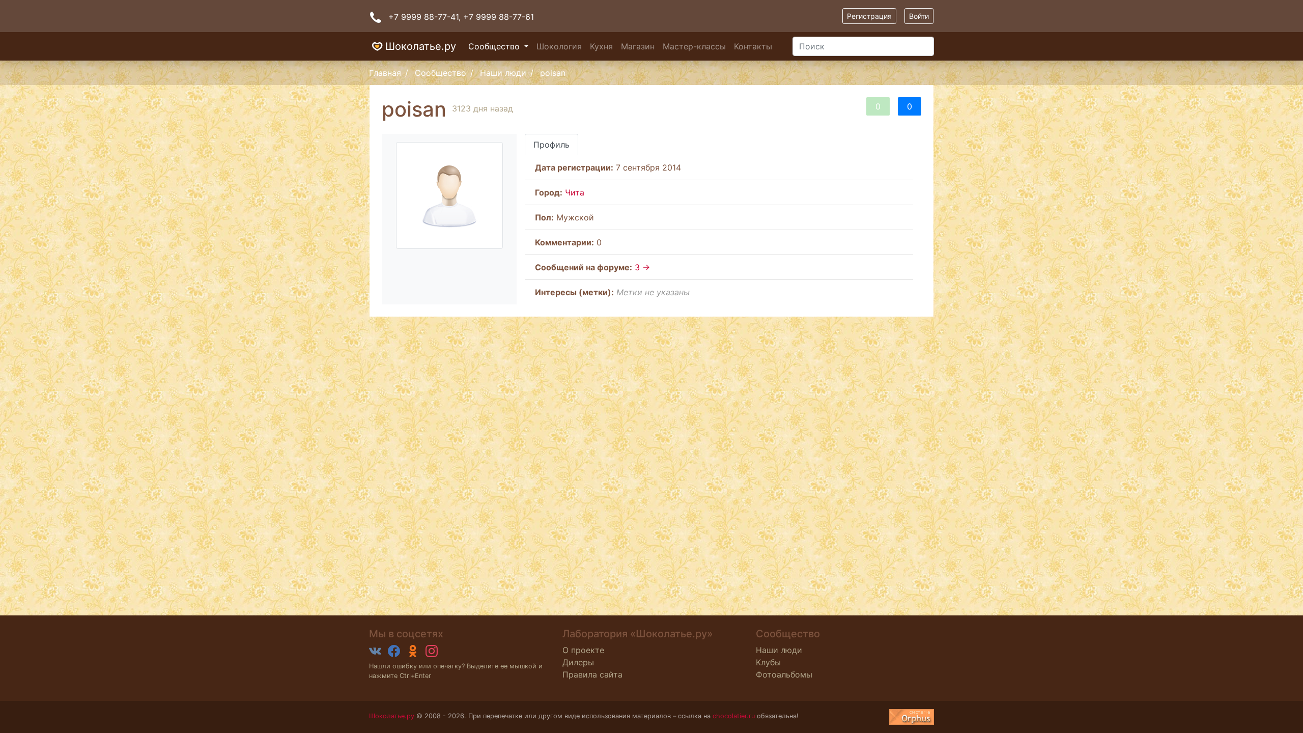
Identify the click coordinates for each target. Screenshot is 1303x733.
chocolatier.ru (734, 716)
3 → (642, 267)
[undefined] (911, 717)
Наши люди (503, 73)
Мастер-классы (694, 46)
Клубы (768, 662)
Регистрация (869, 16)
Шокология (559, 46)
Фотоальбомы (784, 674)
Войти (919, 16)
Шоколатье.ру (420, 46)
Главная (385, 73)
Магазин (638, 46)
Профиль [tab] (551, 144)
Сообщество (495, 46)
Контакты (753, 46)
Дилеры (578, 662)
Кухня (601, 46)
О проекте (583, 650)
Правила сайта (592, 674)
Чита (574, 192)
